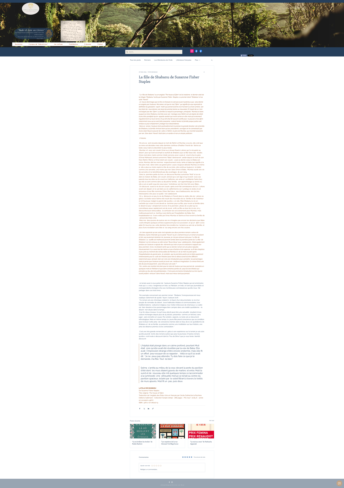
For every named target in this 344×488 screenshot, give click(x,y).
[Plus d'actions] (204, 72)
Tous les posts (135, 60)
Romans (147, 60)
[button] (212, 60)
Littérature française (183, 60)
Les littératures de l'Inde (163, 60)
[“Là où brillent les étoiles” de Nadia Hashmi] (143, 431)
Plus (196, 60)
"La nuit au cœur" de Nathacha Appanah (201, 443)
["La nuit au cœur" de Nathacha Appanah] (201, 431)
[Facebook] (196, 51)
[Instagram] (192, 51)
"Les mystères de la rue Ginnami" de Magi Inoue (169, 443)
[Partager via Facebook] (140, 408)
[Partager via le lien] (153, 408)
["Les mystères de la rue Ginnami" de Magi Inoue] (172, 431)
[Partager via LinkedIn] (148, 408)
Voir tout (211, 420)
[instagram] (172, 482)
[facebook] (169, 482)
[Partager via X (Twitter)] (144, 408)
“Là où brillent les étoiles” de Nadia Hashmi (142, 443)
